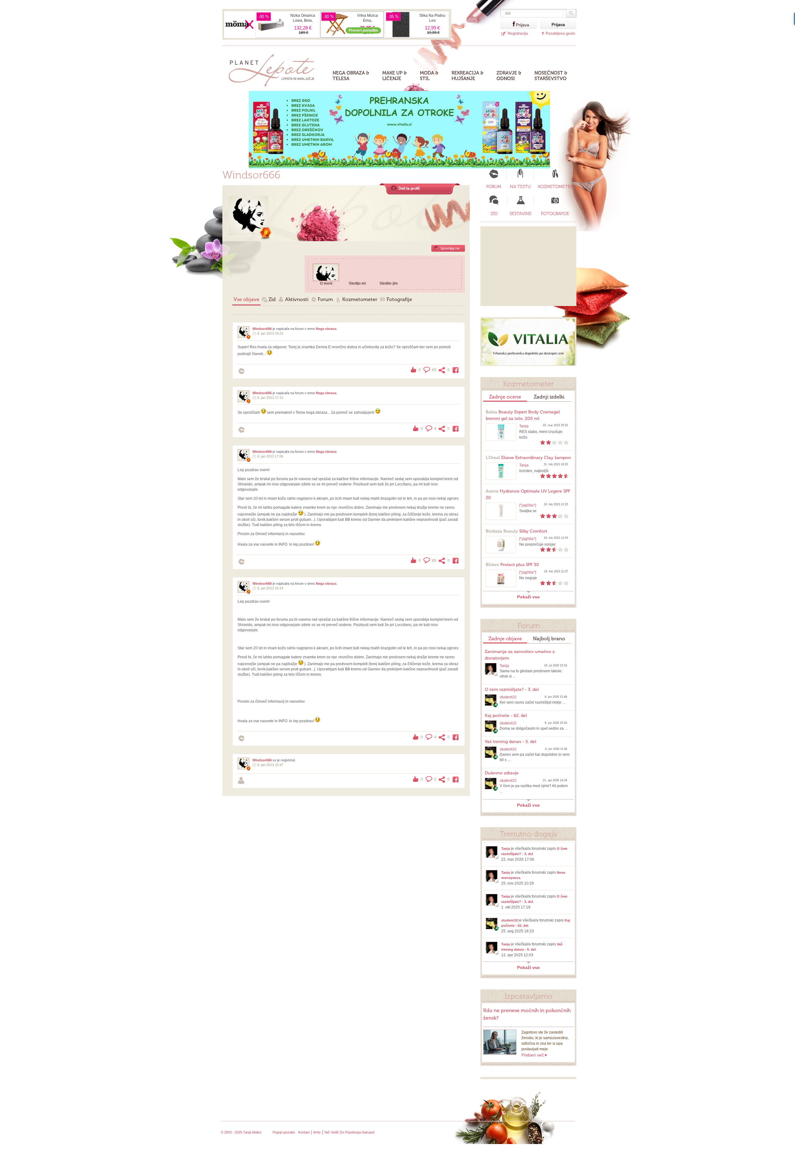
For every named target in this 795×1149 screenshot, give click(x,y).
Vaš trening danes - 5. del (510, 741)
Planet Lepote (274, 68)
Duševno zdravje (502, 773)
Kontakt (304, 1132)
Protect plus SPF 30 (512, 564)
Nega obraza (326, 329)
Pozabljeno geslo (560, 33)
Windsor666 (262, 329)
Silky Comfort (516, 531)
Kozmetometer (359, 299)
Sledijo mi (357, 283)
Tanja (524, 426)
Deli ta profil (409, 188)
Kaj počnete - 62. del (506, 715)
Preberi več (532, 1054)
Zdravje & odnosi (509, 75)
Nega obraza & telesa (351, 75)
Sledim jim (388, 283)
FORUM (493, 186)
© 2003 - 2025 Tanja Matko (241, 1132)
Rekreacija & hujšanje (468, 75)
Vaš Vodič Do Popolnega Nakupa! (349, 1132)
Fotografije (399, 299)
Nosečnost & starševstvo (550, 75)
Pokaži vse (528, 596)
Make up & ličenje (394, 75)
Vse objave (246, 299)
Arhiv (317, 1132)
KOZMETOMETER (555, 186)
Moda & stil (429, 75)
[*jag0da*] (527, 505)
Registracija (518, 33)
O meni (326, 283)
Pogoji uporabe (284, 1132)
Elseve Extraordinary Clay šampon (528, 457)
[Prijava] (508, 24)
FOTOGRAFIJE (555, 213)
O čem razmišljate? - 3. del (512, 689)
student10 (508, 697)
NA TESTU (520, 186)
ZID (494, 213)
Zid (272, 299)
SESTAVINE (521, 213)
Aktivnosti (296, 299)
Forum (325, 299)
